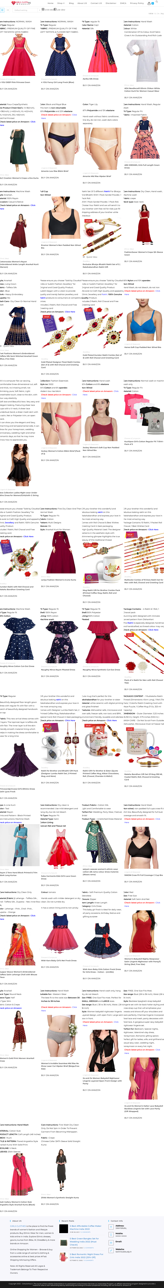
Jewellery (86, 261)
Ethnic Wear (129, 85)
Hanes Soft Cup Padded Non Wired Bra (142, 347)
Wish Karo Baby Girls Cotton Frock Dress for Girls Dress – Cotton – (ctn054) (102, 970)
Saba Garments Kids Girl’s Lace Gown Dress (58, 877)
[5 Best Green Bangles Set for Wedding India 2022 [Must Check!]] (63, 1243)
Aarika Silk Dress (90, 79)
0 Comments (85, 1232)
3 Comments (88, 1260)
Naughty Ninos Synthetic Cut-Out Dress (101, 670)
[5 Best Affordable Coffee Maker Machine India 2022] (63, 1228)
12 (155, 14)
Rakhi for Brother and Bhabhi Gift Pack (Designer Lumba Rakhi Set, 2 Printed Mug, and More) (59, 773)
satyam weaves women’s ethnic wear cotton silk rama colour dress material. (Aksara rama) (101, 872)
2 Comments (89, 1248)
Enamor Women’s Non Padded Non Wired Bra (61, 246)
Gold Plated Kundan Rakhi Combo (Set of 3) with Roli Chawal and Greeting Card (102, 356)
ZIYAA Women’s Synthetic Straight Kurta (60, 1197)
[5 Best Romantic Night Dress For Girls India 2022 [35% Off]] (63, 1257)
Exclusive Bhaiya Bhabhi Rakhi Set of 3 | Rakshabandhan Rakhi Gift (101, 265)
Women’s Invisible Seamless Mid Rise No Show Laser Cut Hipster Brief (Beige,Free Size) (60, 1066)
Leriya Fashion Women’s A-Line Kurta (58, 580)
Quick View (91, 257)
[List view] (8, 10)
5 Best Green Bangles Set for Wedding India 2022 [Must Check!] (84, 1241)
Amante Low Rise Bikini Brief (54, 171)
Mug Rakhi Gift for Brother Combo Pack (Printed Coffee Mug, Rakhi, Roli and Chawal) (101, 593)
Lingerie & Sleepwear (49, 168)
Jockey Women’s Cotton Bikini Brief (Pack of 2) (60, 452)
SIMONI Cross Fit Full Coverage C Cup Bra (143, 875)
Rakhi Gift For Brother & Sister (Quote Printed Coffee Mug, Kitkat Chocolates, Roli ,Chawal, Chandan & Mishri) (101, 773)
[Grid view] (2, 10)
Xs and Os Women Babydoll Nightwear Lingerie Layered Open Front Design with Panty (102, 1081)
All (162, 14)
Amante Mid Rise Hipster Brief (97, 176)
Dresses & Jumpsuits (49, 79)
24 (158, 14)
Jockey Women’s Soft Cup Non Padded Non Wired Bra (101, 448)
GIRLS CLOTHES (18, 1226)
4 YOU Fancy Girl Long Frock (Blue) (57, 82)
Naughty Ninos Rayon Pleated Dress (58, 670)
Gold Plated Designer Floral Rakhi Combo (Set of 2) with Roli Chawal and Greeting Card (60, 365)
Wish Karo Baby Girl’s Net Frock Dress (58, 960)
